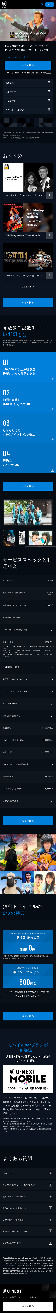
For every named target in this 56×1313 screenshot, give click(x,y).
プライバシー (23, 1297)
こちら (48, 72)
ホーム (5, 1297)
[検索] (42, 4)
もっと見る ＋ (28, 286)
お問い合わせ (34, 1297)
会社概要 (13, 1297)
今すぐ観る (28, 65)
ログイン (49, 4)
